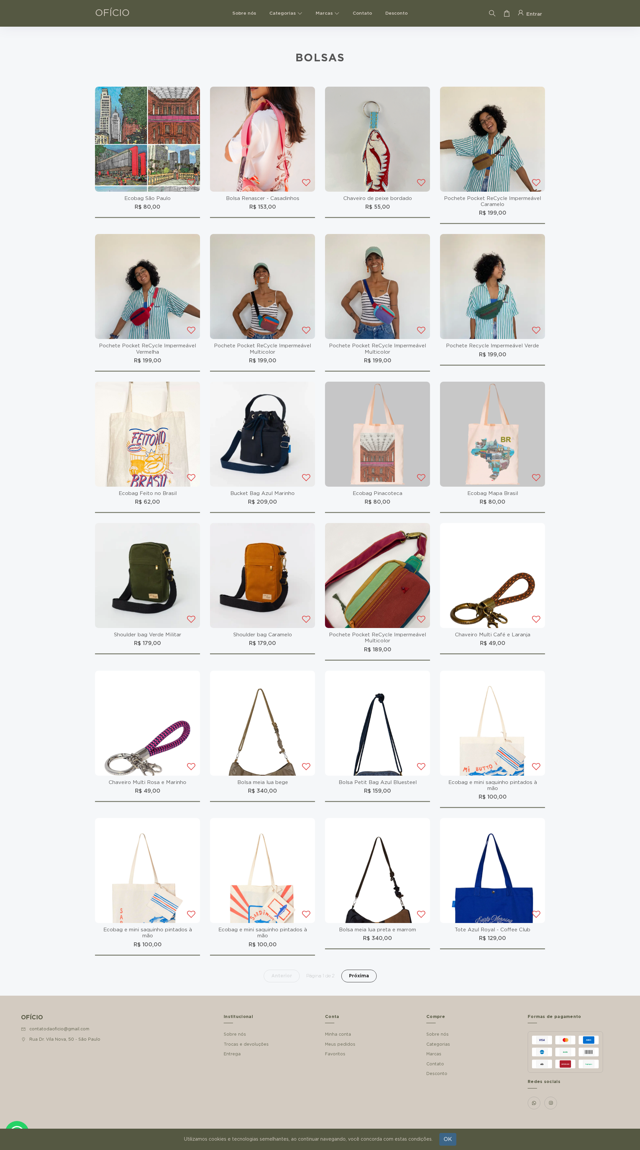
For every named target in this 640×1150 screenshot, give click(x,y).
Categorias (282, 13)
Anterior (281, 976)
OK (448, 1139)
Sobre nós (244, 13)
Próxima (359, 976)
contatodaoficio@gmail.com (59, 1029)
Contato (362, 13)
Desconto (396, 13)
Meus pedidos (340, 1044)
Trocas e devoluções (246, 1044)
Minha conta (338, 1034)
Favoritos (335, 1054)
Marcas (324, 13)
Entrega (232, 1054)
